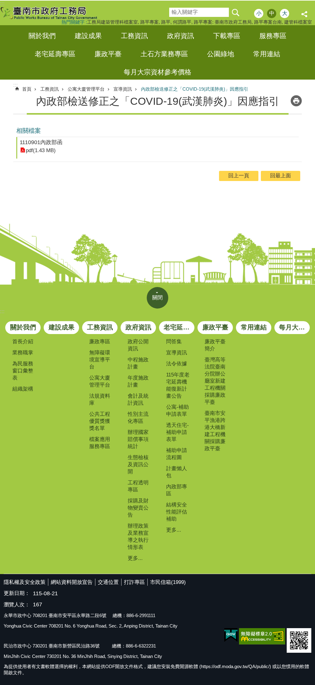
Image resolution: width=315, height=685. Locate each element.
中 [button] (271, 13)
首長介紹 (22, 341)
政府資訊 (180, 36)
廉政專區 (99, 341)
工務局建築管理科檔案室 (112, 22)
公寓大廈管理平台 (86, 89)
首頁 (26, 89)
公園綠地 (220, 54)
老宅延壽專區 (55, 54)
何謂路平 (182, 22)
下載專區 (226, 36)
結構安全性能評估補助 (176, 512)
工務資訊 (134, 36)
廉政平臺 (108, 54)
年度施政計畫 (138, 381)
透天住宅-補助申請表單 (177, 432)
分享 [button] (305, 14)
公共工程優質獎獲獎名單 (99, 421)
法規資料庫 (99, 399)
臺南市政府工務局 (54, 13)
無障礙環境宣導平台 (99, 360)
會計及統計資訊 (138, 399)
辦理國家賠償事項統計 (138, 439)
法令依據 (176, 364)
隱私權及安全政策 (25, 582)
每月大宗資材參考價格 (157, 72)
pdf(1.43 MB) (41, 150)
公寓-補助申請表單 (177, 410)
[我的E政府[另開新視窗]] (230, 635)
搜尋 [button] (235, 12)
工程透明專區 (138, 486)
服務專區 (272, 36)
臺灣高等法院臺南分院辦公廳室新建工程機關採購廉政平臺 (215, 381)
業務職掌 (22, 353)
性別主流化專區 (138, 417)
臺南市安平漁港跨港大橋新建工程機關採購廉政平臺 (215, 430)
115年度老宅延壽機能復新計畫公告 (177, 385)
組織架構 (22, 389)
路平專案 (149, 22)
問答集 (174, 341)
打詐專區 (134, 582)
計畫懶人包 (176, 472)
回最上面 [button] (280, 176)
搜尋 (173, 10)
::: (2, 311)
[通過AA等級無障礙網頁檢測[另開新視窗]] (262, 636)
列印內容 (296, 100)
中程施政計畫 (138, 363)
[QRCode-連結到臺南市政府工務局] (299, 640)
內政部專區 (176, 490)
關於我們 (42, 36)
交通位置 (108, 582)
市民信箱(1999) (168, 582)
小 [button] (258, 13)
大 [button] (284, 13)
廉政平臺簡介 (215, 345)
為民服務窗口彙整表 (22, 371)
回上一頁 (238, 176)
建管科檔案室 (298, 22)
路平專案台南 (268, 22)
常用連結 (266, 54)
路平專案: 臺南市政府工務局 (223, 22)
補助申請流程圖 (176, 453)
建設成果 (88, 36)
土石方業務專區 (164, 54)
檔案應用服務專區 (99, 442)
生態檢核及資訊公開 (138, 464)
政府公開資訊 (138, 345)
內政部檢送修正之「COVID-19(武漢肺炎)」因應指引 (194, 89)
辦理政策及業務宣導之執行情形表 (138, 536)
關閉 (157, 298)
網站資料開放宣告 (72, 582)
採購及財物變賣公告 (138, 508)
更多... (135, 558)
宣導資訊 (123, 89)
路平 (165, 22)
